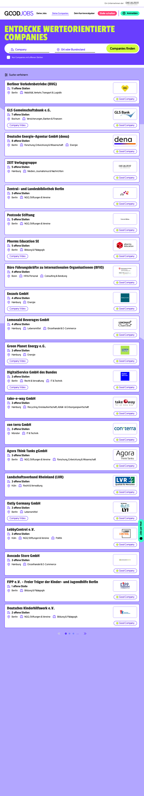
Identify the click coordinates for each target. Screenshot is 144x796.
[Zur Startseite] (18, 13)
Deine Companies (60, 13)
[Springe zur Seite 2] (69, 633)
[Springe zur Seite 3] (73, 633)
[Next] (85, 633)
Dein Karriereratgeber (84, 13)
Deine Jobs (41, 13)
